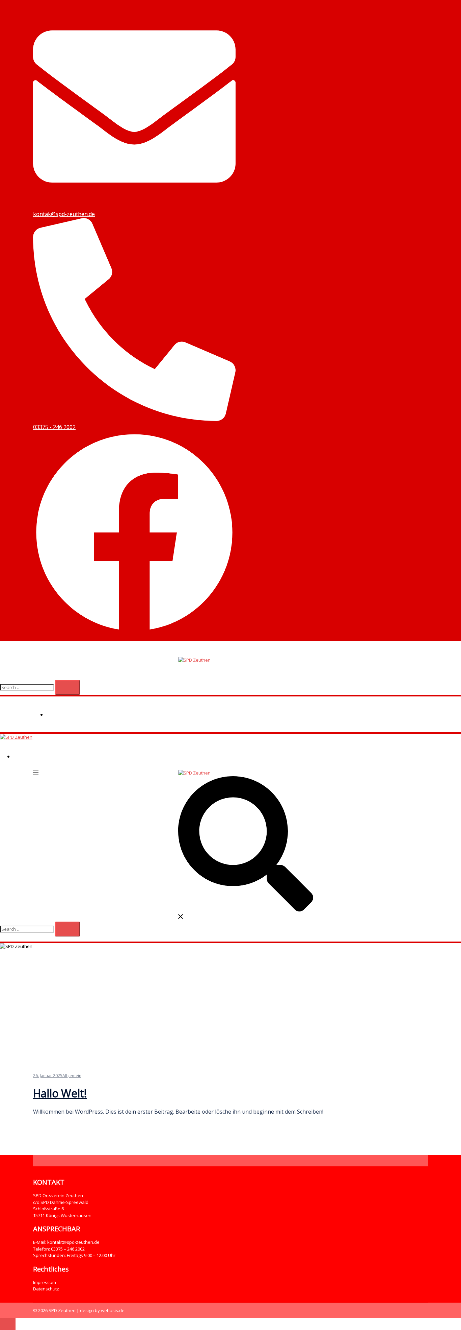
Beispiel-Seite (66, 714)
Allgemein (71, 1075)
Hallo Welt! (60, 1093)
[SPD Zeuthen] (194, 660)
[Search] (67, 687)
